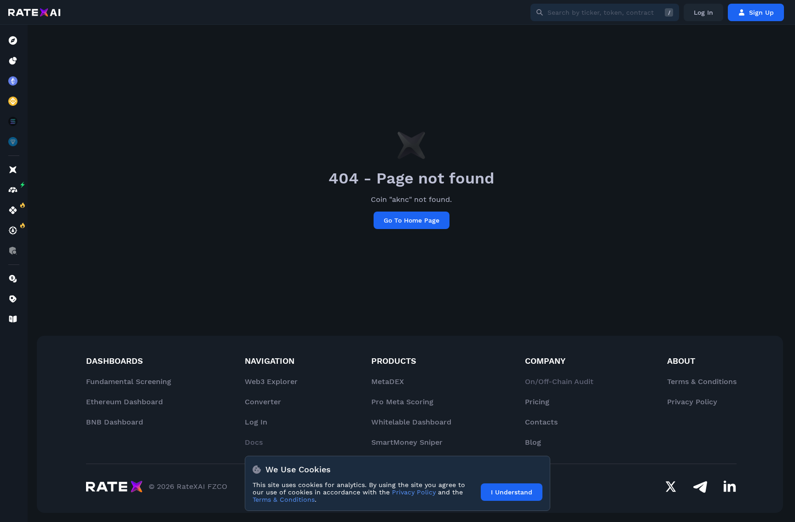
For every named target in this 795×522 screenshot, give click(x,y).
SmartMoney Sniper (407, 442)
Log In (703, 12)
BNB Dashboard (114, 422)
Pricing (537, 401)
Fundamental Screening (128, 381)
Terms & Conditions (702, 381)
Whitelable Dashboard (411, 422)
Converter (263, 401)
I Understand (511, 492)
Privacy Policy (692, 401)
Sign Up (761, 12)
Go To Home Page (411, 220)
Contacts (541, 422)
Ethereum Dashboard (124, 401)
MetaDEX (387, 381)
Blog (533, 442)
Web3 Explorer (271, 381)
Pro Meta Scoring (402, 401)
